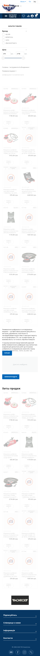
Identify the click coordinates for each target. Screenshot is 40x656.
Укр (35, 2)
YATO (34, 168)
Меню (22, 2)
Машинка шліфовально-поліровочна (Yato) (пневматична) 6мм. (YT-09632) (10, 270)
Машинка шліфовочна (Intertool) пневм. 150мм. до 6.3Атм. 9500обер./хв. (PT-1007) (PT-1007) (10, 151)
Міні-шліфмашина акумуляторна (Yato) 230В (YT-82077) (29, 191)
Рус (30, 1)
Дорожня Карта (31, 128)
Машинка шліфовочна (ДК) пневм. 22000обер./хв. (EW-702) (10, 310)
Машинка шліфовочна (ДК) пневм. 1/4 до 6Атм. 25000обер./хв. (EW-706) (29, 151)
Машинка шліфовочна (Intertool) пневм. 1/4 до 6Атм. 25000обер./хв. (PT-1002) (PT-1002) (29, 112)
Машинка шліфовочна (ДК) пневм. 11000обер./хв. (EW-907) (10, 191)
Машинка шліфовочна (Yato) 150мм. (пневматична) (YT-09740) (28, 270)
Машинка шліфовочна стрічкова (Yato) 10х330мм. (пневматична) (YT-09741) (29, 310)
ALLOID (16, 207)
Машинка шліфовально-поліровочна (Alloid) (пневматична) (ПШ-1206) (10, 231)
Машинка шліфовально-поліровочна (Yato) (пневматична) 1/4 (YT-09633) (29, 231)
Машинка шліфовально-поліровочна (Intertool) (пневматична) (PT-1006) (10, 112)
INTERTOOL (14, 88)
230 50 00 (12, 6)
